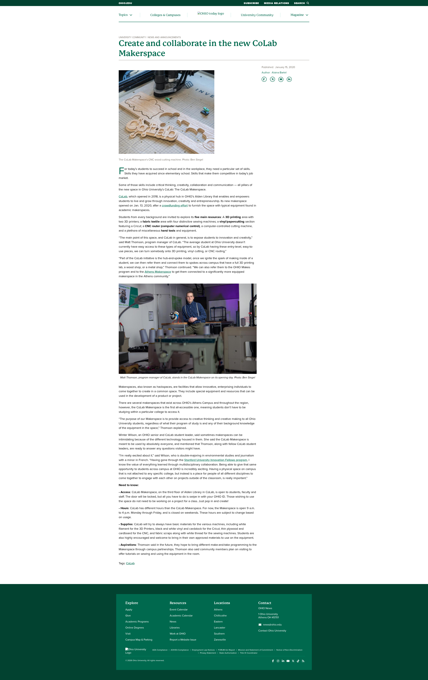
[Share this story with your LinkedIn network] (289, 79)
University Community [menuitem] (257, 15)
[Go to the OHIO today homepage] (211, 15)
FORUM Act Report (226, 649)
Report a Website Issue (183, 640)
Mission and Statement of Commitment (255, 649)
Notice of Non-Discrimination (289, 649)
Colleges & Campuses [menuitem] (165, 15)
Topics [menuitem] (123, 15)
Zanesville (220, 640)
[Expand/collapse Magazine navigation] (307, 15)
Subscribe (251, 3)
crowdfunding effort (175, 205)
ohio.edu (125, 3)
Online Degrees (134, 628)
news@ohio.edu (272, 624)
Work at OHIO (178, 634)
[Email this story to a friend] (280, 79)
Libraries (175, 628)
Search (299, 3)
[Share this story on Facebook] (264, 79)
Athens (218, 609)
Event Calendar (179, 609)
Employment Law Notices (203, 649)
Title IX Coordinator (248, 652)
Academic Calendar (181, 615)
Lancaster (219, 628)
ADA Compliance (160, 649)
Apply (128, 609)
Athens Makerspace (158, 272)
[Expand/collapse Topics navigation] (131, 15)
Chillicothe (220, 615)
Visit (128, 634)
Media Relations (276, 3)
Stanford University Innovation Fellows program (215, 460)
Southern (219, 634)
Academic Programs (137, 621)
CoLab (123, 196)
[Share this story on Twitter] (272, 79)
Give (128, 615)
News (173, 621)
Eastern (218, 621)
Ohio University (139, 660)
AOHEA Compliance (180, 649)
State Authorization (228, 652)
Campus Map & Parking (138, 640)
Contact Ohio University (272, 631)
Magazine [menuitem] (297, 15)
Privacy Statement (208, 652)
